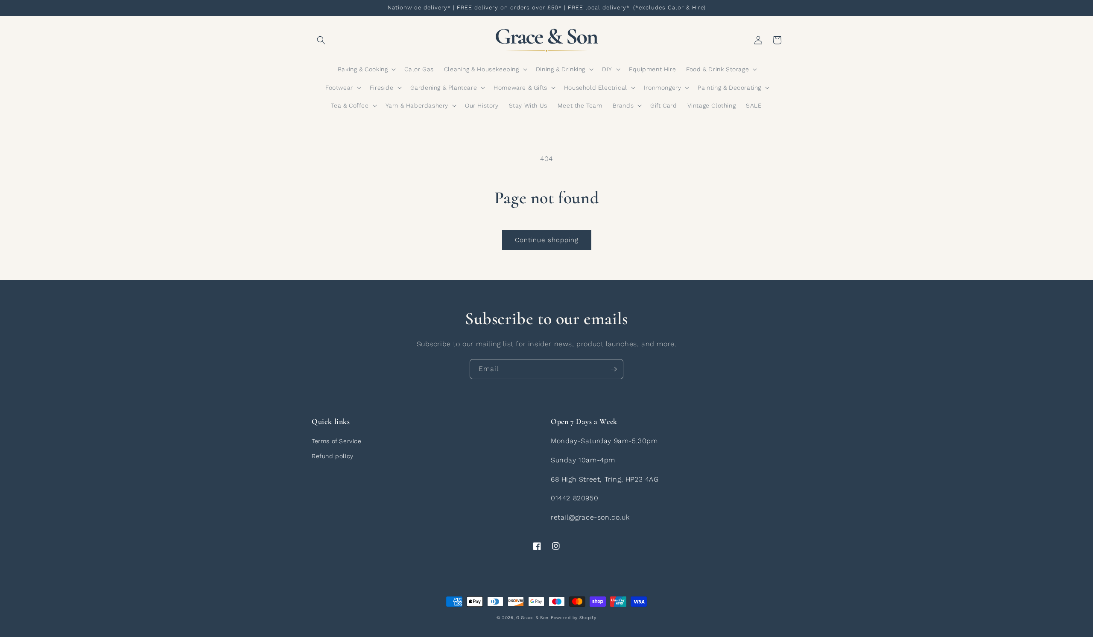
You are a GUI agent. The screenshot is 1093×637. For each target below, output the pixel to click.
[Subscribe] (613, 369)
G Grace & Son (532, 617)
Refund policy (333, 456)
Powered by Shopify (573, 617)
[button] (321, 40)
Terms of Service (337, 441)
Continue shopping (547, 240)
